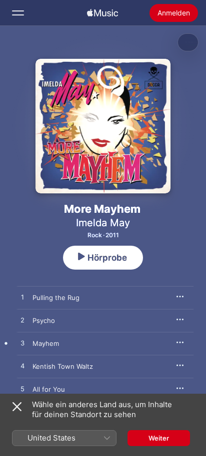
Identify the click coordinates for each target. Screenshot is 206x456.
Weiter (158, 438)
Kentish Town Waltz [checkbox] (62, 366)
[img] (102, 12)
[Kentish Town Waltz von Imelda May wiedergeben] (22, 366)
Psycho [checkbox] (43, 320)
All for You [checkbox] (48, 389)
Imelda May (103, 223)
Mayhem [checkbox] (45, 343)
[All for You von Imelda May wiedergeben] (22, 389)
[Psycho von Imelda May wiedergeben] (22, 320)
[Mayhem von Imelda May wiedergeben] (22, 343)
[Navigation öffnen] (18, 13)
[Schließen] (17, 406)
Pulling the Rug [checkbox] (56, 298)
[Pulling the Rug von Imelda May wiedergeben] (22, 297)
